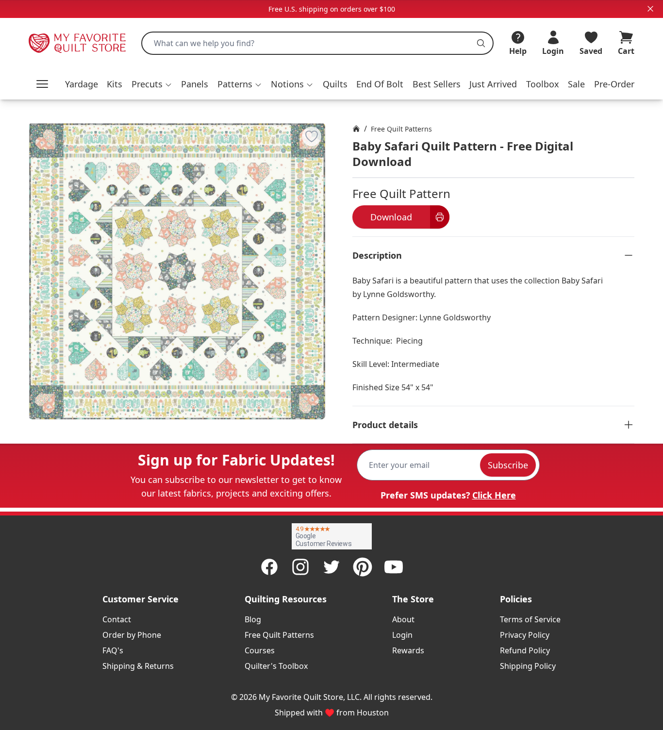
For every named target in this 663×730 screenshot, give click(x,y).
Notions (287, 84)
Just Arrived (493, 84)
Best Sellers (437, 84)
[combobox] (317, 43)
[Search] (481, 43)
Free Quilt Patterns (401, 128)
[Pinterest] (362, 567)
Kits (114, 84)
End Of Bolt (379, 84)
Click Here (494, 495)
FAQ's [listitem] (112, 650)
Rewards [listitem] (408, 650)
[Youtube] (393, 567)
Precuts (147, 84)
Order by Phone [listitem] (131, 635)
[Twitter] (331, 567)
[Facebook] (269, 567)
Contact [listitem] (116, 619)
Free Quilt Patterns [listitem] (279, 635)
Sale (576, 84)
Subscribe (508, 465)
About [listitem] (403, 619)
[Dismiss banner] (650, 9)
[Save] (311, 136)
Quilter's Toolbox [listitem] (276, 666)
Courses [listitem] (260, 650)
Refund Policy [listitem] (525, 650)
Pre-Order (614, 84)
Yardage (81, 84)
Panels (194, 84)
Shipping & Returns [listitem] (138, 666)
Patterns (234, 84)
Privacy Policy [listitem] (524, 635)
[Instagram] (300, 567)
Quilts (335, 84)
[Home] (356, 129)
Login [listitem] (402, 635)
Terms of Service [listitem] (530, 619)
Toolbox (542, 84)
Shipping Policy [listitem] (528, 666)
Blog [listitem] (253, 619)
